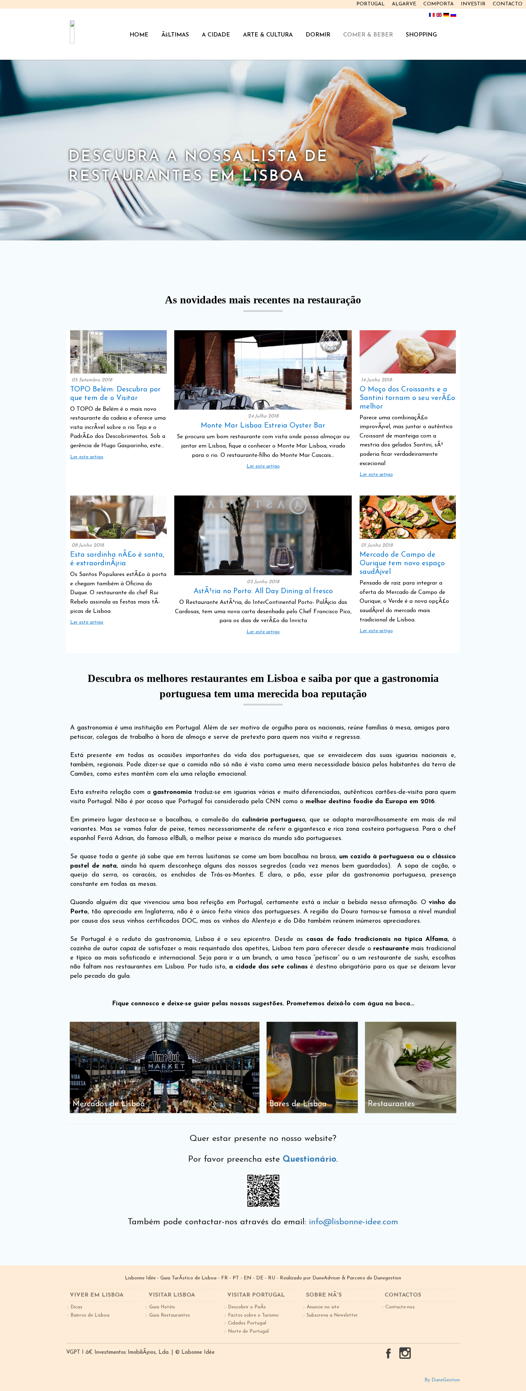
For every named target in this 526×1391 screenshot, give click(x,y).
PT (236, 1278)
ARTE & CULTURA (268, 35)
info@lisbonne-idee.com (353, 1222)
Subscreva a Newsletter (332, 1315)
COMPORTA (438, 4)
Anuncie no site (323, 1307)
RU (271, 1278)
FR (224, 1278)
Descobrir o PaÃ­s (247, 1307)
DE (259, 1278)
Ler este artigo (86, 457)
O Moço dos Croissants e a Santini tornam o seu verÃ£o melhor (407, 398)
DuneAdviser (326, 1278)
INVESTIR (473, 4)
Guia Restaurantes (169, 1315)
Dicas (76, 1307)
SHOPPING (421, 35)
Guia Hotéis (162, 1307)
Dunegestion (387, 1278)
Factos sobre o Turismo (253, 1315)
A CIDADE (216, 35)
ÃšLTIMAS (175, 35)
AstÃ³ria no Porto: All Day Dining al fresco (263, 591)
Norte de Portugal (248, 1331)
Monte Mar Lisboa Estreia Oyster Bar (263, 425)
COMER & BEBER (368, 35)
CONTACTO (507, 4)
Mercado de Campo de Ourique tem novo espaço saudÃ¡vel (402, 563)
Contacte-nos (400, 1307)
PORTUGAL (370, 4)
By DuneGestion (442, 1380)
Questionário (309, 1159)
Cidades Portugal (247, 1323)
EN (248, 1278)
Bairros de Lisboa (89, 1315)
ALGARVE (404, 4)
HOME (139, 35)
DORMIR (318, 35)
